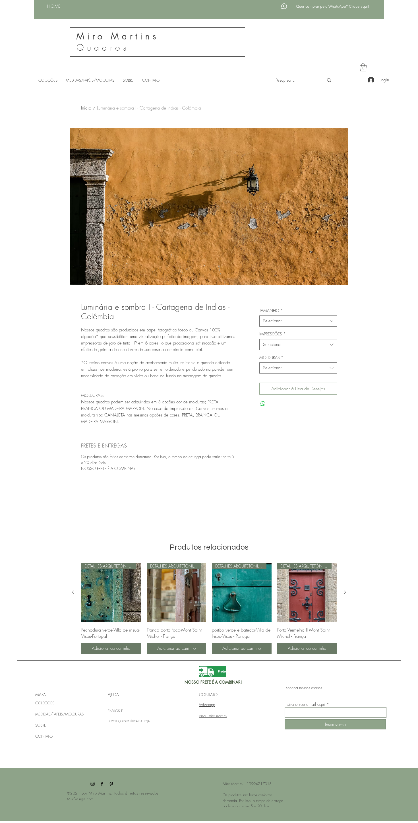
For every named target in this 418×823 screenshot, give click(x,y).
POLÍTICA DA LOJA (138, 721)
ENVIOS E (115, 710)
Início (86, 108)
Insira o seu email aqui (305, 704)
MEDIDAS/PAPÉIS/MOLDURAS (59, 714)
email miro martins (213, 715)
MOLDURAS (271, 357)
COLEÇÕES (44, 703)
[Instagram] (92, 784)
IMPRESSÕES (272, 334)
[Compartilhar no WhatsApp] (263, 403)
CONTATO (44, 736)
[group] (209, 608)
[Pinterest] (111, 784)
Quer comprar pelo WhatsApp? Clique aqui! (332, 6)
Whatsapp (207, 704)
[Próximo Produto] (345, 592)
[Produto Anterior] (73, 592)
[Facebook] (102, 784)
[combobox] (298, 321)
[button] (363, 67)
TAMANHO (271, 310)
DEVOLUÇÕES (117, 721)
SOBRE (40, 725)
